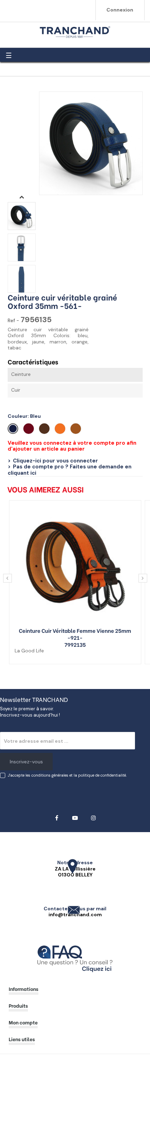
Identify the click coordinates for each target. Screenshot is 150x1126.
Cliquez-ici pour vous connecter (55, 460)
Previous (22, 298)
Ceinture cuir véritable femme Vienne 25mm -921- (75, 634)
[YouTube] (75, 818)
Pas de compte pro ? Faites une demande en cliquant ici (70, 469)
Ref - (13, 321)
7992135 (75, 644)
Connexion (119, 10)
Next (22, 196)
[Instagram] (94, 818)
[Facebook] (57, 818)
